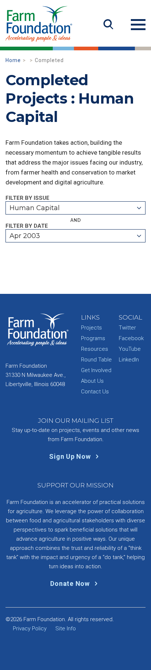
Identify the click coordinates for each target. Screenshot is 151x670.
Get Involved (96, 370)
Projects (91, 327)
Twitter (127, 327)
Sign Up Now (70, 456)
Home (13, 60)
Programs (93, 338)
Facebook (131, 338)
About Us (92, 381)
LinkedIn (129, 359)
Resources (94, 349)
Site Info (65, 628)
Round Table (96, 359)
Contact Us (95, 391)
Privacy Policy (30, 628)
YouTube (130, 349)
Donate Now (70, 583)
